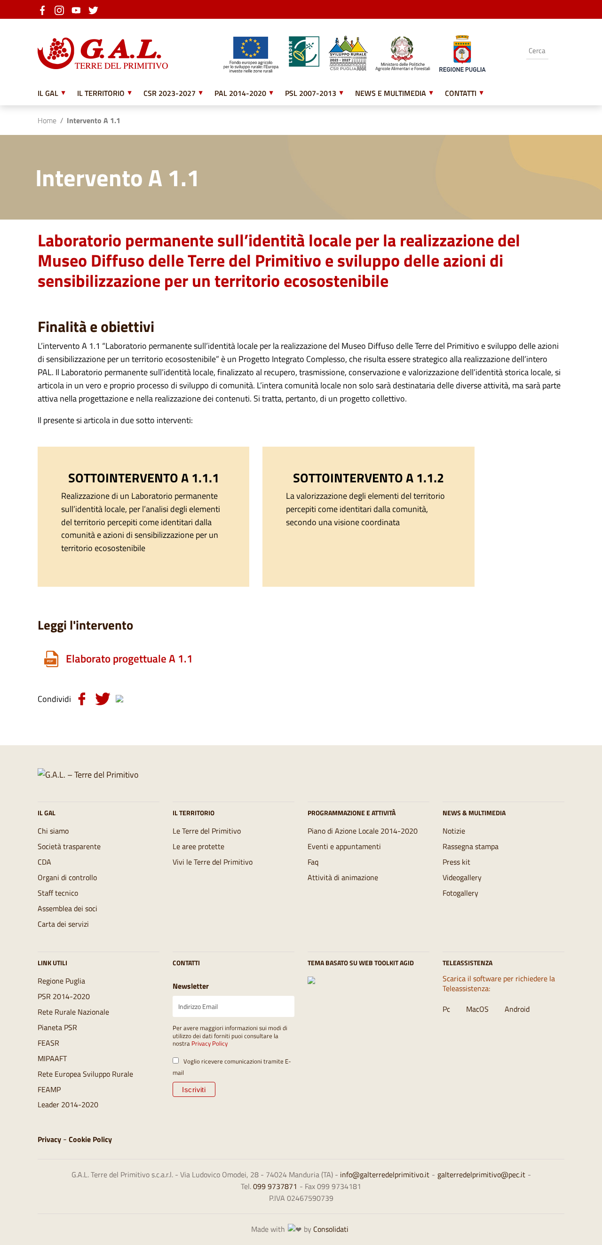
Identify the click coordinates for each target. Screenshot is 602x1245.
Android (517, 1009)
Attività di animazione (343, 877)
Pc (446, 1009)
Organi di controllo (67, 877)
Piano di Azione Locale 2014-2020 (363, 830)
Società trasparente (69, 846)
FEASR (48, 1042)
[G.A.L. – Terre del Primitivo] (88, 774)
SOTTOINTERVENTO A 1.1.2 (368, 477)
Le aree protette (198, 846)
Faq (313, 861)
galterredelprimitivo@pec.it (481, 1174)
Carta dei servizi (63, 924)
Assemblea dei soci (67, 908)
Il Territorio (101, 93)
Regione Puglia (61, 980)
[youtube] (79, 9)
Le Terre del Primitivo (207, 830)
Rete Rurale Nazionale (73, 1011)
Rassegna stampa (471, 846)
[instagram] (62, 9)
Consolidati (331, 1229)
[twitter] (95, 9)
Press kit (456, 861)
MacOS (477, 1009)
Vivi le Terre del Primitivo (213, 861)
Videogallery (462, 877)
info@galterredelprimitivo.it (384, 1174)
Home (47, 120)
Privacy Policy (209, 1043)
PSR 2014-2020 (64, 996)
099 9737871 (275, 1186)
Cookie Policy (90, 1139)
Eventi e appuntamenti (344, 846)
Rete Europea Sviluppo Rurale (85, 1074)
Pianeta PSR (57, 1027)
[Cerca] (557, 51)
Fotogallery (460, 892)
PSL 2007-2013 (310, 93)
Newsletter (191, 986)
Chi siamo (53, 830)
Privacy (49, 1139)
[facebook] (45, 9)
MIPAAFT (52, 1058)
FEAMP (49, 1089)
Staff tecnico (58, 892)
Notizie (454, 830)
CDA (44, 861)
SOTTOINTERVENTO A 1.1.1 (143, 477)
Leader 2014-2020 (68, 1104)
